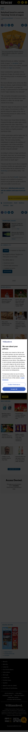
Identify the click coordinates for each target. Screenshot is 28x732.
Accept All (14, 389)
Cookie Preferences (14, 384)
